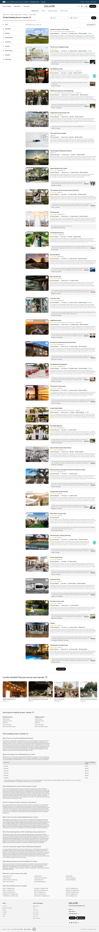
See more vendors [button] (61, 669)
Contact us (35, 916)
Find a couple (26, 6)
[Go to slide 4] (38, 42)
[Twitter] (73, 923)
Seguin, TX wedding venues (72, 894)
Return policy (36, 914)
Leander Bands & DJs (38, 879)
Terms (8, 929)
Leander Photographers (71, 879)
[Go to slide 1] (34, 42)
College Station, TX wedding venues (10, 894)
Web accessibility (27, 929)
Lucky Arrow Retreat (7, 724)
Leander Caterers (38, 876)
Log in (70, 909)
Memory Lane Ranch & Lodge (9, 726)
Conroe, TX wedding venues (72, 888)
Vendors (43, 10)
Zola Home (87, 1)
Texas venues (25, 14)
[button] (68, 18)
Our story (5, 905)
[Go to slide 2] (36, 42)
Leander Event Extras (7, 876)
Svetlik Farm (5, 722)
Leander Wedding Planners (40, 881)
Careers (4, 914)
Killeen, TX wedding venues (8, 890)
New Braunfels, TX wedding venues (41, 895)
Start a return (36, 912)
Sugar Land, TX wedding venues (41, 890)
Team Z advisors (36, 918)
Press (4, 916)
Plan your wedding (7, 6)
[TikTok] (78, 923)
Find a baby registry (73, 913)
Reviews (4, 909)
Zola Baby (82, 1)
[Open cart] (81, 6)
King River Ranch (6, 719)
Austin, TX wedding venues (8, 888)
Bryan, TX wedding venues (40, 892)
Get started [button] (92, 6)
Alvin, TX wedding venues (71, 895)
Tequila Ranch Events (7, 720)
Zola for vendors (93, 1)
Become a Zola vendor (7, 907)
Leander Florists (69, 876)
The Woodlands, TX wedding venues (10, 895)
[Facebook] (69, 923)
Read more (86, 62)
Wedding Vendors (6, 14)
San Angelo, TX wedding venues (41, 888)
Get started (72, 917)
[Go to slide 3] (37, 42)
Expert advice (17, 6)
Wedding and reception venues (16, 14)
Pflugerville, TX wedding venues (72, 890)
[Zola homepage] (49, 6)
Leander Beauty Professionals (40, 877)
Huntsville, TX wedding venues (72, 892)
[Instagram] (76, 923)
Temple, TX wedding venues (40, 894)
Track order (35, 909)
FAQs (34, 907)
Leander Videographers (71, 877)
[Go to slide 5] (39, 42)
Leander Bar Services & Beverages (10, 879)
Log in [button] (86, 6)
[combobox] (80, 17)
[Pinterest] (71, 923)
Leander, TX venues (32, 14)
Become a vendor (64, 10)
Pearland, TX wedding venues (9, 892)
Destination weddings (52, 10)
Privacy (4, 929)
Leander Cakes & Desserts (8, 881)
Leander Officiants (7, 877)
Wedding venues (35, 10)
